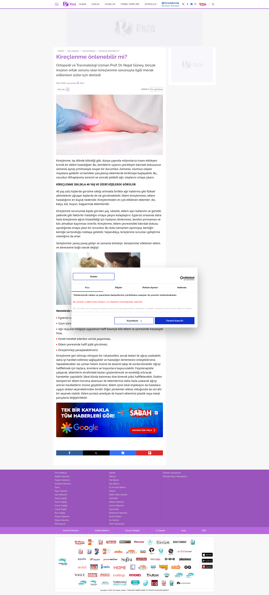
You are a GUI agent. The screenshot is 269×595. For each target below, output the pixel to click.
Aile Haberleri (61, 495)
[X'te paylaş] (96, 452)
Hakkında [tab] (181, 287)
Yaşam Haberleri (62, 480)
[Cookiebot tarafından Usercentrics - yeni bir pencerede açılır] (182, 278)
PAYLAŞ (61, 89)
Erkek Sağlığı (61, 502)
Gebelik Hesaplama (172, 473)
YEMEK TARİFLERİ (130, 4)
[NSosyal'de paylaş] (123, 452)
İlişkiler (112, 473)
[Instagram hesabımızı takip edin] (195, 4)
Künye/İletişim (132, 530)
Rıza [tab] (87, 287)
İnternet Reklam (71, 530)
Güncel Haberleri (88, 51)
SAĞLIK (95, 4)
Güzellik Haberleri (63, 484)
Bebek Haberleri (116, 502)
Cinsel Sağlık (61, 509)
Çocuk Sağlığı (61, 505)
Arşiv (183, 530)
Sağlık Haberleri (62, 476)
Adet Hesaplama (117, 524)
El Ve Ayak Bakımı (117, 487)
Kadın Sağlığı (61, 498)
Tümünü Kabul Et (174, 321)
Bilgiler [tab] (118, 287)
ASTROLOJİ (150, 4)
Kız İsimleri (114, 520)
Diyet (57, 487)
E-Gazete (160, 530)
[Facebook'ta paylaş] (69, 452)
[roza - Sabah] (69, 4)
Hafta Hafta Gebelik (118, 495)
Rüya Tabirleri (61, 491)
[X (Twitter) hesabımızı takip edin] (183, 4)
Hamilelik (113, 498)
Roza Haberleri (73, 51)
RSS (204, 530)
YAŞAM (82, 4)
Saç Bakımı (114, 484)
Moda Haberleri (62, 520)
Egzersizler (114, 509)
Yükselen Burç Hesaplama (175, 476)
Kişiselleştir (132, 321)
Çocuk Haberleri (116, 505)
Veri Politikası (61, 473)
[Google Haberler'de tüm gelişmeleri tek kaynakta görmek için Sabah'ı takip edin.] (109, 421)
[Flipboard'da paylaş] (149, 452)
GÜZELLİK (110, 4)
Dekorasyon (60, 524)
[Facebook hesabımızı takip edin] (187, 4)
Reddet (93, 276)
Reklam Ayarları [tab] (150, 287)
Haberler (61, 51)
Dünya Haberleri (62, 516)
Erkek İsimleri (115, 516)
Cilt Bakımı (114, 480)
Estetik (112, 491)
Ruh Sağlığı (60, 513)
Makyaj (112, 476)
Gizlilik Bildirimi (102, 530)
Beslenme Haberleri (118, 513)
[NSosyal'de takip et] (192, 4)
